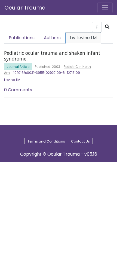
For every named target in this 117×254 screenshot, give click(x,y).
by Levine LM (83, 38)
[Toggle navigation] (105, 7)
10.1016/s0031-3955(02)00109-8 (39, 73)
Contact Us (80, 141)
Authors (52, 38)
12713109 (73, 73)
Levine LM (12, 79)
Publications (22, 38)
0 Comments (18, 90)
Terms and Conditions (46, 141)
